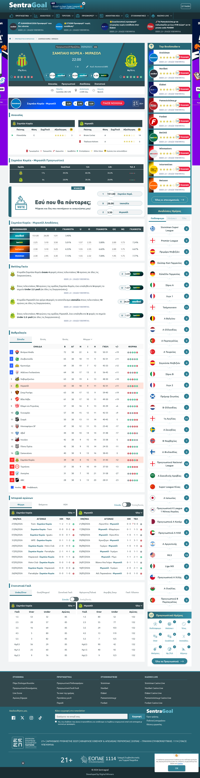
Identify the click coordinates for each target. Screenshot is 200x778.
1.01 (56, 235)
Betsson (163, 180)
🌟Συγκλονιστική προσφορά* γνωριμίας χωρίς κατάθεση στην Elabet (124, 24)
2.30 (35, 249)
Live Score (17, 693)
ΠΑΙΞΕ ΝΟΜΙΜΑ (112, 103)
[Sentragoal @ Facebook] (13, 718)
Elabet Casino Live (153, 693)
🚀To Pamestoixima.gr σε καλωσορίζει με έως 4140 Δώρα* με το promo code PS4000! (172, 24)
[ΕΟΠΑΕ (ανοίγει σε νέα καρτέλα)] (110, 759)
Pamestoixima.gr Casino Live (158, 697)
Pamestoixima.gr (168, 100)
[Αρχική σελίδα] (10, 39)
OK (176, 768)
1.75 (123, 249)
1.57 (81, 242)
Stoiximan (164, 52)
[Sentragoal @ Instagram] (31, 718)
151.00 (35, 235)
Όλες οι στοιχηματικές (167, 199)
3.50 (56, 242)
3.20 (56, 249)
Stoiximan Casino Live (155, 683)
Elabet (162, 84)
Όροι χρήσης (152, 716)
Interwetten (165, 164)
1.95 (114, 255)
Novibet (163, 68)
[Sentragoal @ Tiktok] (40, 718)
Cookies (180, 763)
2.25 (35, 242)
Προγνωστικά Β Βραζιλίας (68, 46)
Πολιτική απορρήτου (156, 720)
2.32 (89, 255)
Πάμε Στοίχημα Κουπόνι (23, 683)
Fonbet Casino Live (153, 702)
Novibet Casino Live (154, 688)
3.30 (56, 255)
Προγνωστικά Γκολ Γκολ (68, 688)
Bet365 (163, 132)
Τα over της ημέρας (65, 693)
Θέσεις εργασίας (154, 724)
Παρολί (60, 702)
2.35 (89, 242)
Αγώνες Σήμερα (20, 697)
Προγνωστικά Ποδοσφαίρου (70, 683)
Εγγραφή (137, 716)
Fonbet (163, 116)
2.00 (114, 242)
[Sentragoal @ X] (22, 718)
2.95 (46, 255)
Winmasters (165, 148)
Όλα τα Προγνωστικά (167, 661)
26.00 (46, 235)
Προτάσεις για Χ (64, 697)
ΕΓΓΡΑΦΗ (186, 6)
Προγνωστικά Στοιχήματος (25, 688)
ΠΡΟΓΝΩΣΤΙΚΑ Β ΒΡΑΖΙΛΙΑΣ (24, 39)
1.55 (81, 249)
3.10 (46, 242)
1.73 (123, 242)
